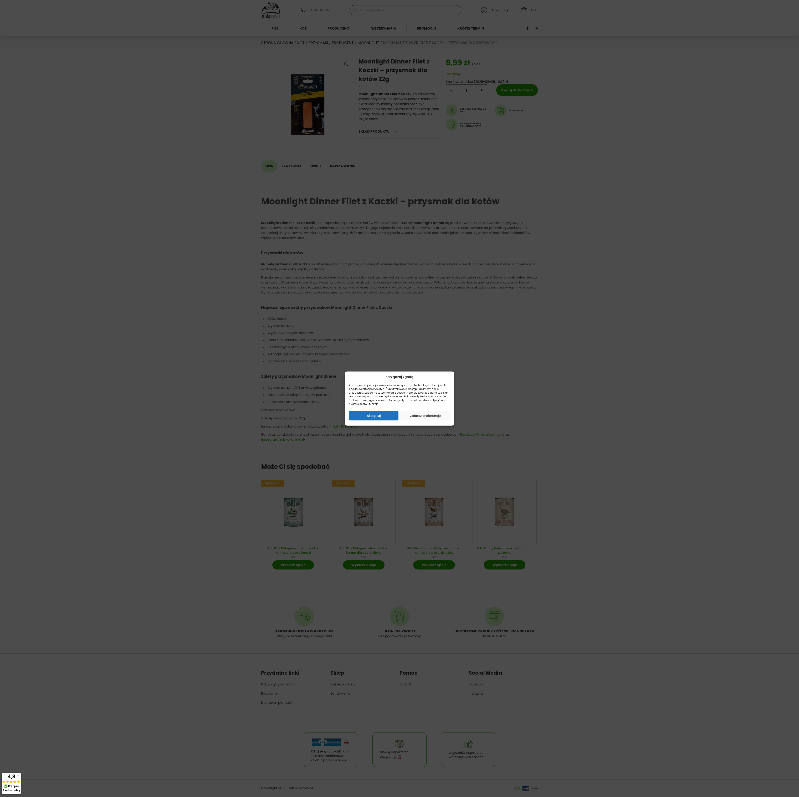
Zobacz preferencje (425, 415)
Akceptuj (374, 415)
